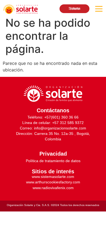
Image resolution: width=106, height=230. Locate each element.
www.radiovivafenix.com (53, 188)
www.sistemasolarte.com (53, 176)
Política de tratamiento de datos (53, 161)
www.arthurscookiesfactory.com (53, 182)
